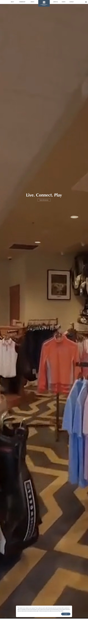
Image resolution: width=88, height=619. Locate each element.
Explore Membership (44, 200)
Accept (65, 613)
